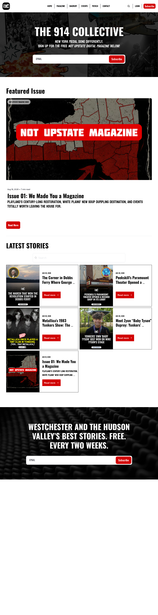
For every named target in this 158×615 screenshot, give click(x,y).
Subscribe (116, 59)
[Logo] (6, 6)
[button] (13, 225)
